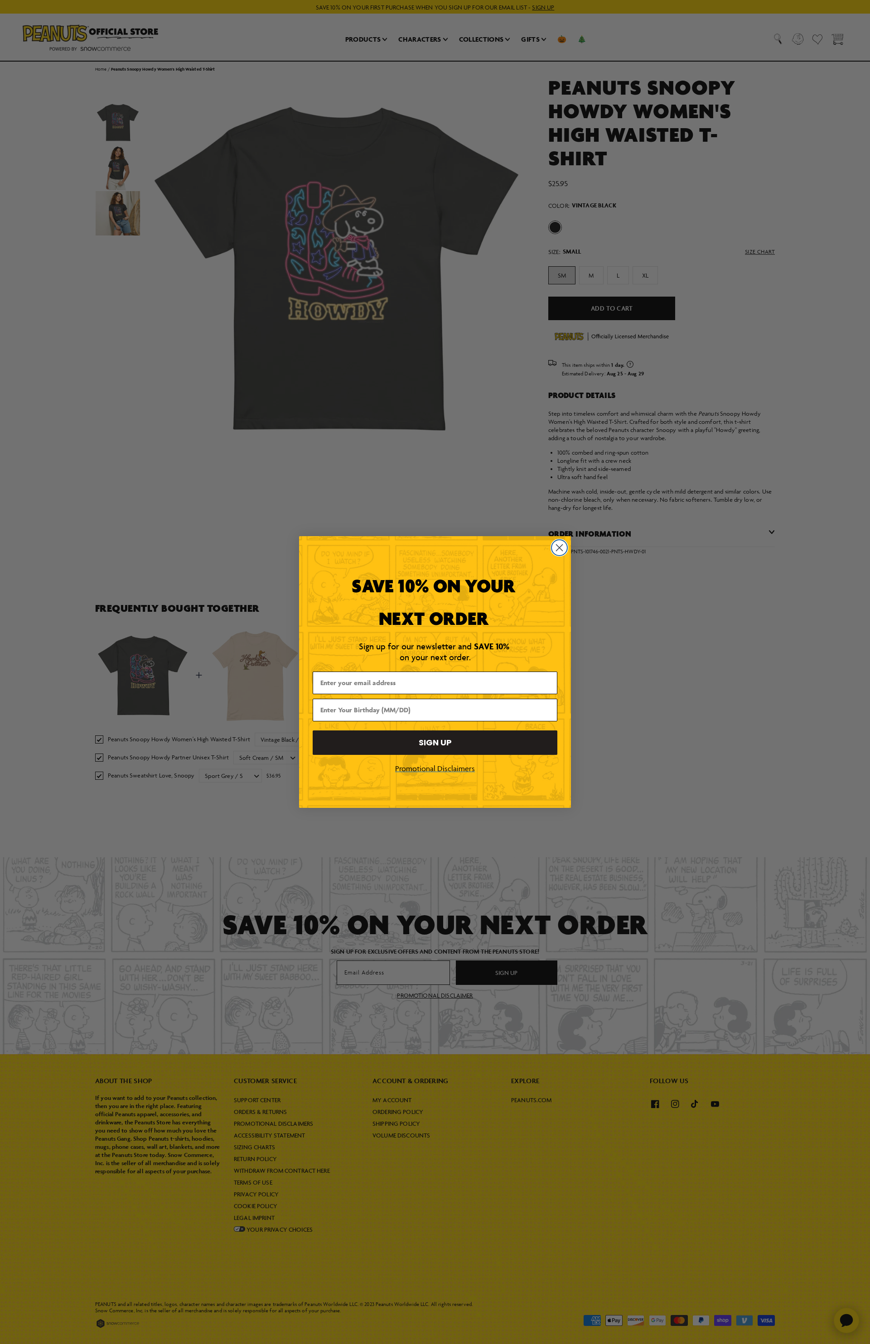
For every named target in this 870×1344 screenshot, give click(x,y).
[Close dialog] (559, 548)
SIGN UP (435, 742)
